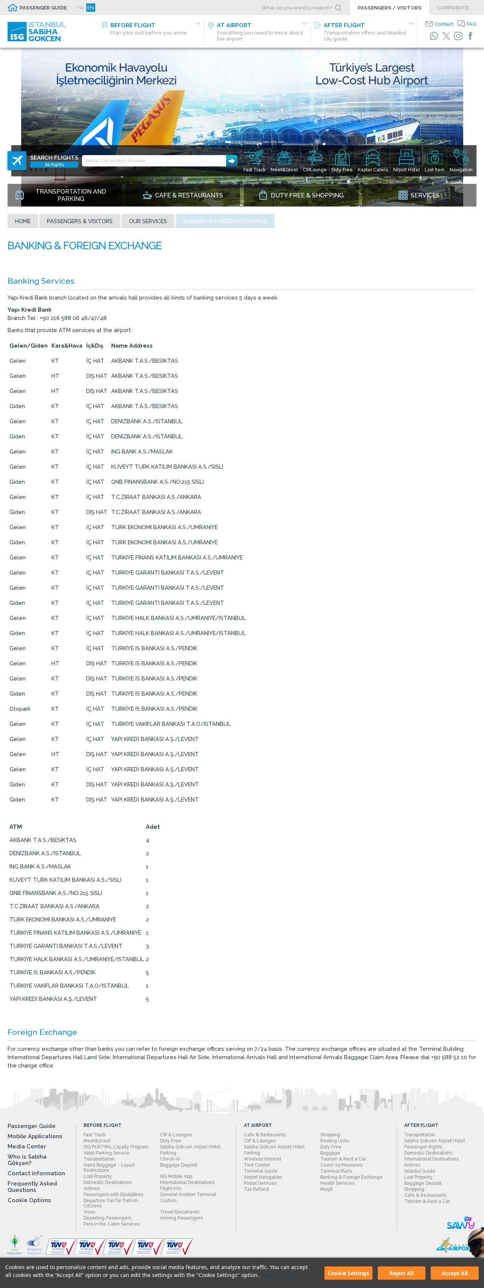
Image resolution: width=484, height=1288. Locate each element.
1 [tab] (205, 142)
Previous (7, 55)
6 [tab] (243, 142)
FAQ (471, 24)
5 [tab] (236, 142)
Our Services (148, 221)
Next (476, 55)
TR (80, 8)
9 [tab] (266, 142)
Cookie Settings (348, 1273)
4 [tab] (228, 142)
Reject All (401, 1273)
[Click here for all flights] (17, 160)
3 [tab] (220, 142)
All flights (54, 164)
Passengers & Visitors (80, 221)
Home (23, 221)
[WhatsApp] (434, 36)
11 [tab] (281, 142)
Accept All (455, 1273)
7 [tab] (251, 142)
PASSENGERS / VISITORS (390, 8)
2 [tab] (213, 142)
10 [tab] (273, 142)
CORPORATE (453, 8)
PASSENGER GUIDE (43, 8)
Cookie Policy (278, 1275)
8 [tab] (258, 142)
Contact (443, 24)
